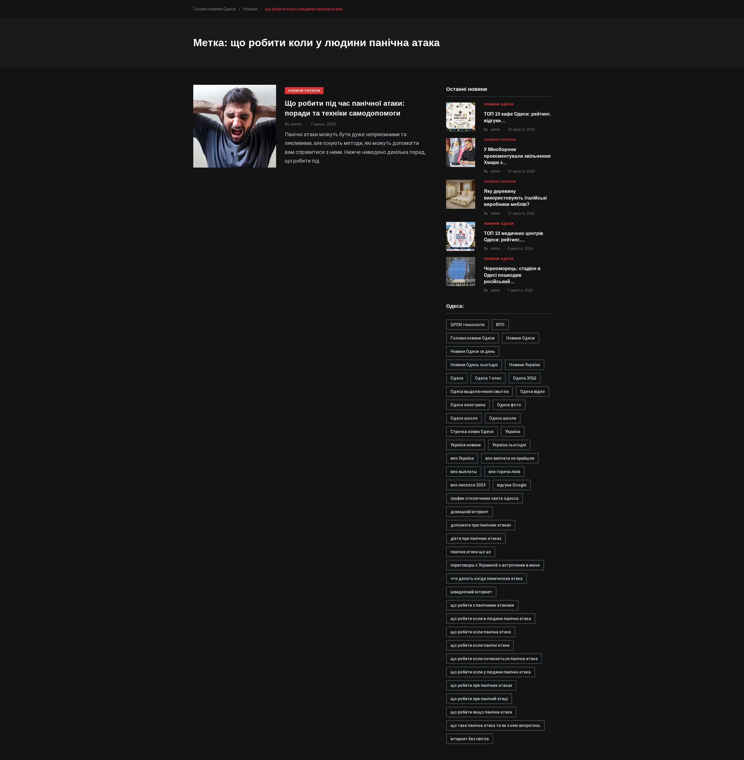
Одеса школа (463, 418)
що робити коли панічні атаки (479, 645)
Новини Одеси (499, 104)
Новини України (304, 91)
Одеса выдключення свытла (479, 391)
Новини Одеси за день (472, 351)
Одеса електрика (467, 405)
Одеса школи (502, 418)
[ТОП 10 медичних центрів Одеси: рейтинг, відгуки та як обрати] (460, 236)
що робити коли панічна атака (480, 632)
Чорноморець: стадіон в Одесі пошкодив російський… (512, 275)
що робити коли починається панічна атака (494, 658)
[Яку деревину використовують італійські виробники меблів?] (460, 194)
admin (495, 129)
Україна (512, 431)
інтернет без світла (469, 738)
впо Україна (462, 458)
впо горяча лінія (504, 471)
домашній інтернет (469, 511)
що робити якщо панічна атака (481, 712)
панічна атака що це (470, 551)
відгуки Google (511, 485)
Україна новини (465, 445)
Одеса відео (532, 391)
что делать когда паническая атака (486, 578)
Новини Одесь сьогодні (474, 364)
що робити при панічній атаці (479, 698)
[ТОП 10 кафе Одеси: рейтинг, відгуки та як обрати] (460, 117)
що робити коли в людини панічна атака (490, 618)
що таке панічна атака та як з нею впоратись (495, 725)
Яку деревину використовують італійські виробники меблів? (515, 198)
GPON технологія (467, 324)
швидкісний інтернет (471, 592)
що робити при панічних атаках (481, 685)
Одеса (456, 378)
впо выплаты (463, 471)
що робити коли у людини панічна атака (490, 672)
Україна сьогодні (509, 445)
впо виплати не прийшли (509, 458)
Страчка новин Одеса (471, 431)
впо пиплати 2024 (467, 485)
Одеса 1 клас (488, 378)
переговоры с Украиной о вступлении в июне (495, 565)
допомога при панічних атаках (480, 525)
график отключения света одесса (484, 498)
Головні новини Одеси (472, 338)
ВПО (500, 324)
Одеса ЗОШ (524, 378)
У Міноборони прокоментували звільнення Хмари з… (517, 156)
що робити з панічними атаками (482, 605)
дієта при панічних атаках (475, 538)
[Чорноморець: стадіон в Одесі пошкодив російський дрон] (460, 271)
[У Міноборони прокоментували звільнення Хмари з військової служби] (460, 152)
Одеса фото (509, 405)
